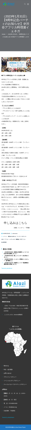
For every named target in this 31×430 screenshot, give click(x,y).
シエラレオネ (12, 239)
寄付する (6, 366)
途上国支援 (3, 242)
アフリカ (6, 239)
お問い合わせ (7, 373)
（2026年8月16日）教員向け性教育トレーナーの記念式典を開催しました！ (16, 252)
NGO (2, 239)
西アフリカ (22, 239)
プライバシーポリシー (10, 377)
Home (3, 34)
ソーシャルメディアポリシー (12, 380)
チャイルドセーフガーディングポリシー (15, 384)
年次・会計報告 (8, 369)
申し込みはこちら (15, 222)
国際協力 (18, 239)
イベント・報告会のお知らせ (9, 236)
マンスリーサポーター (22, 236)
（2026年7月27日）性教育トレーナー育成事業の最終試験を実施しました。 (16, 263)
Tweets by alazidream (6, 268)
